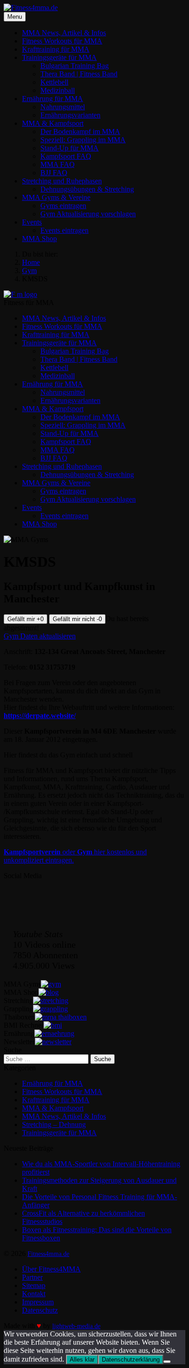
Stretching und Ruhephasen (62, 181)
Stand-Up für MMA (69, 148)
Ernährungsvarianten (70, 115)
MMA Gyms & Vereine (56, 197)
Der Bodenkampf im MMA (80, 131)
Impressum (38, 1302)
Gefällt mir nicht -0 (77, 619)
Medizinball (57, 90)
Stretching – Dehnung (54, 1124)
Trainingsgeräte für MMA (59, 57)
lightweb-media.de (76, 1326)
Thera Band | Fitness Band (78, 74)
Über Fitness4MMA (51, 1269)
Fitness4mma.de (48, 1253)
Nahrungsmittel (62, 107)
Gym (29, 270)
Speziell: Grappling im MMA (83, 140)
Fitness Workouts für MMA (62, 41)
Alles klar (82, 1359)
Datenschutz (40, 1310)
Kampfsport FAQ (65, 156)
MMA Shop (39, 238)
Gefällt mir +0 (25, 619)
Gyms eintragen (63, 205)
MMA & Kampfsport (52, 123)
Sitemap (33, 1285)
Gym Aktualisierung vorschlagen (88, 214)
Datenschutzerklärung (131, 1359)
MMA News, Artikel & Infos (64, 33)
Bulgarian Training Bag (74, 66)
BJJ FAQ (53, 173)
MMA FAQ (57, 164)
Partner (32, 1277)
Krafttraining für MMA (55, 49)
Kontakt (33, 1294)
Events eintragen (64, 230)
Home (31, 262)
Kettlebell (54, 82)
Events (32, 222)
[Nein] (167, 1361)
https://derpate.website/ (40, 715)
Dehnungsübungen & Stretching (87, 189)
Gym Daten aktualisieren (40, 636)
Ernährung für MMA (52, 98)
